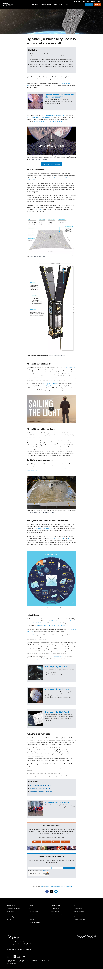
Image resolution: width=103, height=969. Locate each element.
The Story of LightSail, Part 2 (57, 689)
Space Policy (10, 917)
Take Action (57, 5)
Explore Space (46, 5)
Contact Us (20, 949)
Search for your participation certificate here (48, 121)
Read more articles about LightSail (40, 785)
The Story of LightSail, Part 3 (57, 712)
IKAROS (34, 635)
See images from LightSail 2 (51, 164)
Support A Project (79, 911)
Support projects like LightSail (57, 802)
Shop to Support (78, 914)
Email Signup (55, 911)
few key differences (57, 657)
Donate (97, 4)
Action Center (55, 908)
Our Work (35, 5)
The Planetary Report (35, 922)
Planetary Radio (33, 911)
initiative (38, 209)
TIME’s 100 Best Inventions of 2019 (55, 115)
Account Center (11, 949)
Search (99, 1)
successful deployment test (35, 659)
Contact (54, 917)
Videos (31, 917)
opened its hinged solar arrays (49, 386)
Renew (93, 1)
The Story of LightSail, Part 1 (57, 666)
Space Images (33, 914)
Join (89, 4)
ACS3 (69, 538)
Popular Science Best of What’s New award (40, 117)
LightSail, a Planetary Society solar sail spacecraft (58, 886)
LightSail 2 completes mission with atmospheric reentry (60, 96)
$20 (56, 842)
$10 (46, 842)
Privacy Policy (46, 870)
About (67, 5)
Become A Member (57, 914)
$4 (37, 842)
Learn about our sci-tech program (40, 788)
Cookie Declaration (11, 963)
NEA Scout (53, 538)
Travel (75, 917)
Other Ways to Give (79, 919)
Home (42, 886)
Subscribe (68, 868)
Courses (31, 919)
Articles (31, 908)
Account (86, 1)
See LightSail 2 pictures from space (41, 791)
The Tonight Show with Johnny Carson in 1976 (51, 625)
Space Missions (11, 911)
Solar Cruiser (60, 538)
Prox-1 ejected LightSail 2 (50, 384)
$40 (66, 842)
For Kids (9, 919)
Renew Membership (79, 908)
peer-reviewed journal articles (42, 528)
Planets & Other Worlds (13, 908)
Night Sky (9, 914)
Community (78, 1)
